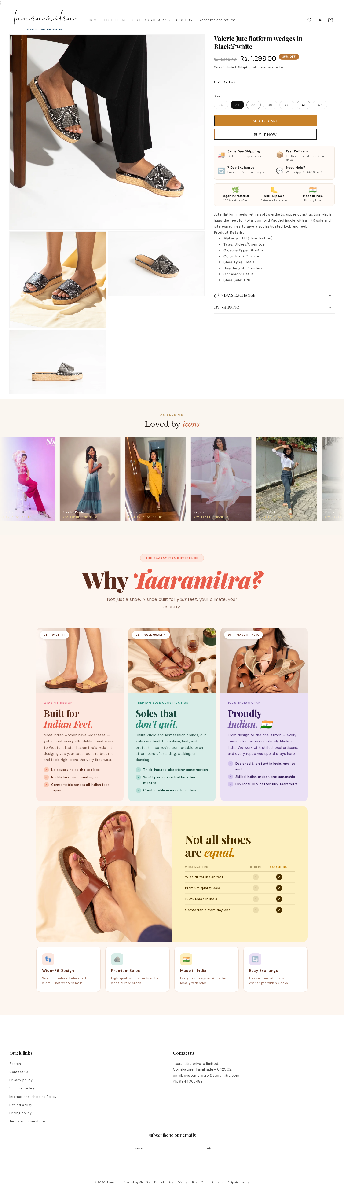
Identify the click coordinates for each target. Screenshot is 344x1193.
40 (289, 106)
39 (272, 106)
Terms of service (212, 1182)
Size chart (226, 81)
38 (253, 105)
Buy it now (265, 134)
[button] (151, 20)
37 (237, 105)
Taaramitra (114, 1182)
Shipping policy (22, 1088)
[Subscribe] (209, 1148)
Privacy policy (21, 1080)
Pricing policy (20, 1113)
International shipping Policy (33, 1096)
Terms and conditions (27, 1121)
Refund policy (20, 1105)
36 (223, 106)
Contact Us (18, 1072)
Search (15, 1063)
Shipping (244, 67)
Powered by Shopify (136, 1182)
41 (303, 105)
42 (322, 106)
